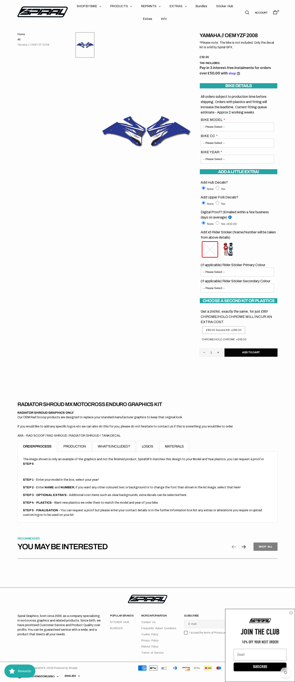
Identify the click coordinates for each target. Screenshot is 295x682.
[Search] (247, 12)
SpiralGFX (39, 668)
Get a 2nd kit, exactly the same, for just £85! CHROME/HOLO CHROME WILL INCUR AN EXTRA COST (236, 317)
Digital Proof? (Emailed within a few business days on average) (235, 214)
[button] (261, 13)
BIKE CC (208, 136)
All (19, 39)
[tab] (37, 446)
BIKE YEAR (210, 152)
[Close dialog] (291, 613)
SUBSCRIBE (260, 667)
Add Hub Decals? (214, 182)
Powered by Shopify (66, 668)
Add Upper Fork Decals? (219, 197)
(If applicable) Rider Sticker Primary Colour (233, 265)
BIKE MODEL (212, 120)
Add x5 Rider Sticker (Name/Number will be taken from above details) (238, 234)
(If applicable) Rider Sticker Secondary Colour (235, 281)
